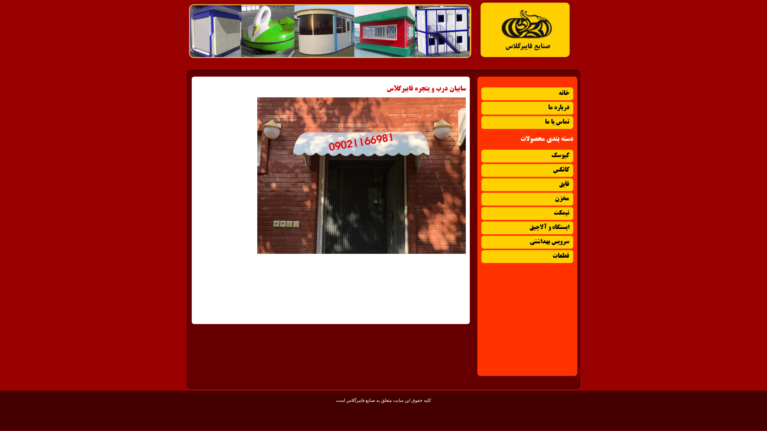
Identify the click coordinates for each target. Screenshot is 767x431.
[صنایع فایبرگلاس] (525, 58)
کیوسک (560, 155)
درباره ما (558, 108)
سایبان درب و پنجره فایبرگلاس (426, 89)
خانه (563, 93)
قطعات (560, 256)
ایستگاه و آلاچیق (549, 227)
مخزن (562, 199)
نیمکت (561, 213)
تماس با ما (557, 122)
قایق (564, 184)
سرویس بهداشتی (549, 242)
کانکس (561, 170)
